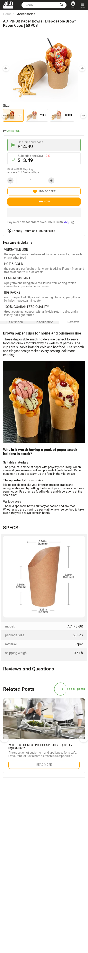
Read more (44, 764)
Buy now (44, 201)
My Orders (9, 882)
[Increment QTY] (51, 180)
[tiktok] (15, 830)
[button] (44, 212)
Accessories (26, 14)
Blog (5, 859)
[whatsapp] (34, 830)
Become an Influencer (59, 865)
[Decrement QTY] (10, 180)
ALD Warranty (10, 865)
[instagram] (53, 830)
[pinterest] (73, 830)
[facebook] (44, 830)
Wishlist (51, 882)
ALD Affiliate (54, 859)
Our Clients (53, 888)
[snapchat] (24, 830)
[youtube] (63, 830)
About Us (52, 894)
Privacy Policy (55, 905)
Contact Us (9, 894)
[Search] (61, 5)
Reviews (73, 322)
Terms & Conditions (58, 899)
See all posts (76, 688)
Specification (44, 322)
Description (14, 322)
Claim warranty (11, 888)
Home (7, 14)
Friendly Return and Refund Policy (33, 230)
